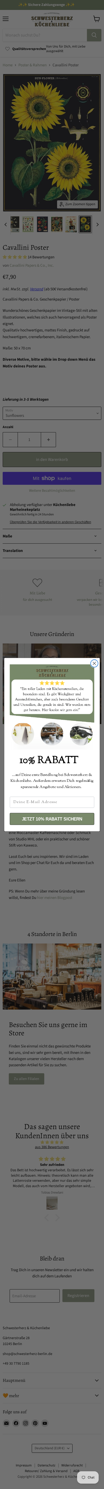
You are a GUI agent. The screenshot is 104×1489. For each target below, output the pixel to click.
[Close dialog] (94, 663)
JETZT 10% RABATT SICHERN (52, 818)
